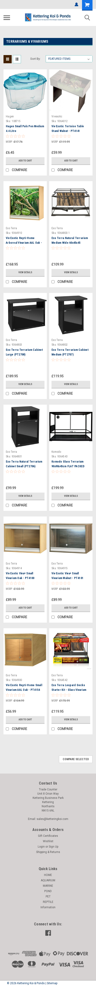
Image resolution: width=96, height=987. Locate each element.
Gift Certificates (48, 835)
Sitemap (52, 983)
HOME (48, 875)
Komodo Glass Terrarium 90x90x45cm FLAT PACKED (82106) (68, 466)
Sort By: (35, 58)
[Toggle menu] (6, 17)
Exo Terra (11, 228)
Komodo (56, 451)
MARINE (48, 885)
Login (41, 846)
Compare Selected (76, 759)
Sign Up (53, 846)
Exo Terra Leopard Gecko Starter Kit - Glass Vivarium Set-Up (68, 690)
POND (48, 891)
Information (48, 907)
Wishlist (48, 841)
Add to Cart (25, 160)
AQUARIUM (48, 880)
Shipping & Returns (48, 852)
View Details (25, 272)
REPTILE (48, 902)
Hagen (10, 116)
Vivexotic (56, 116)
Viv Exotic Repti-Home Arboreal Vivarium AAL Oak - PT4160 (24, 242)
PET (48, 896)
